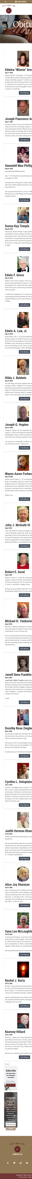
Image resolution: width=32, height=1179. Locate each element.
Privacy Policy (23, 1177)
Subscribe (11, 1085)
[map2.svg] (20, 1163)
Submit (11, 1128)
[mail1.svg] (27, 1163)
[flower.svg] (14, 1163)
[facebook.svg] (8, 1163)
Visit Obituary (24, 93)
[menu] (29, 2)
